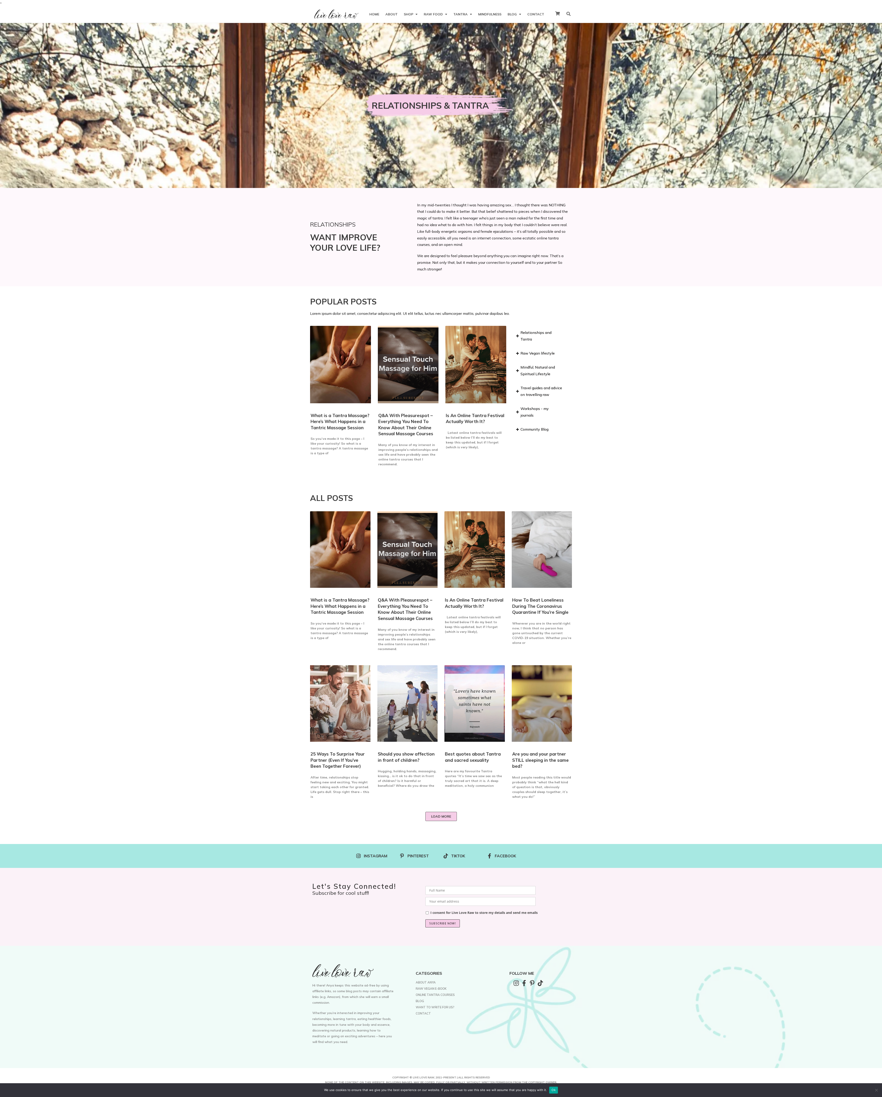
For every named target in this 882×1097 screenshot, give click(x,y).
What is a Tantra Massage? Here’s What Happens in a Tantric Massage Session (340, 421)
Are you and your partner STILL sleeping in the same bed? (540, 760)
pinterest (418, 855)
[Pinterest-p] (532, 983)
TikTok (458, 855)
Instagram (375, 855)
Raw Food (433, 14)
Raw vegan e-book (431, 988)
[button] (441, 816)
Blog (512, 14)
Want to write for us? (435, 1007)
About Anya (426, 982)
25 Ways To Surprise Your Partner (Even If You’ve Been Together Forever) (338, 760)
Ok (553, 1090)
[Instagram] (516, 983)
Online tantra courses (435, 995)
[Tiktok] (540, 983)
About (391, 14)
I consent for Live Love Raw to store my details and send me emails (484, 912)
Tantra (460, 14)
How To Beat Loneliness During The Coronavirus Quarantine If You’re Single (540, 606)
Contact (535, 14)
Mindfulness (489, 14)
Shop (408, 14)
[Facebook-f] (524, 983)
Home (374, 14)
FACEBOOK (505, 855)
